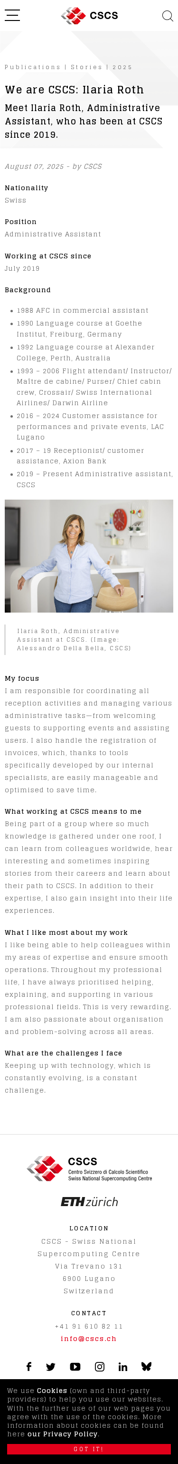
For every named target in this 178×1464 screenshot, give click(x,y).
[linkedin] (123, 1368)
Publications (33, 67)
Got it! (89, 1449)
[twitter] (51, 1368)
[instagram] (99, 1369)
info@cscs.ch (89, 1338)
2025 (122, 67)
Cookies (52, 1390)
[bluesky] (146, 1369)
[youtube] (75, 1368)
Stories (87, 67)
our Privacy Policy (63, 1434)
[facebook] (29, 1368)
